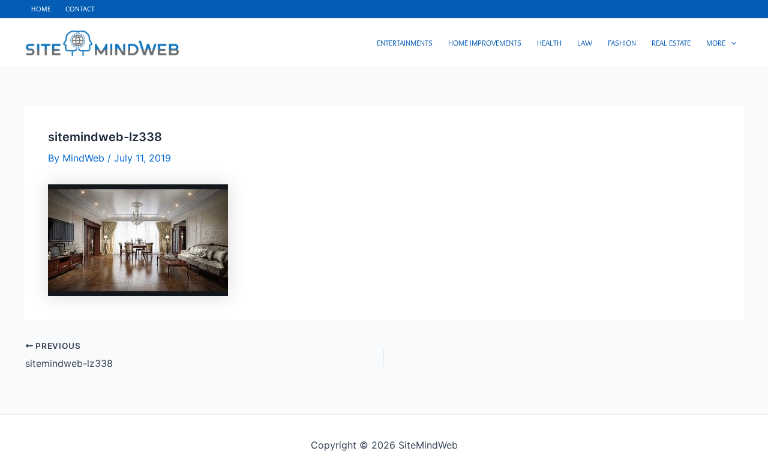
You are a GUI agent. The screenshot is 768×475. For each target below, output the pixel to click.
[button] (730, 43)
